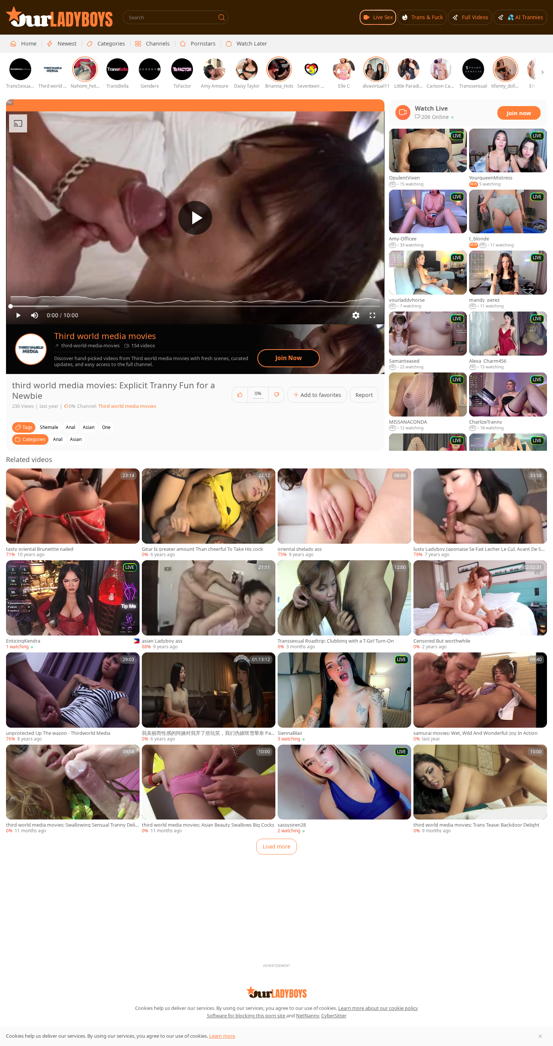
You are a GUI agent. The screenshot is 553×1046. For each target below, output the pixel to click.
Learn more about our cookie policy (378, 1008)
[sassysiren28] (344, 789)
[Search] (221, 17)
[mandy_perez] (508, 280)
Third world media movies (105, 336)
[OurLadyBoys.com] (59, 16)
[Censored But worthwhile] (480, 605)
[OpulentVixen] (428, 158)
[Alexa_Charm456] (508, 341)
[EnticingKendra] (73, 605)
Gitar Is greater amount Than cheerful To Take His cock (202, 549)
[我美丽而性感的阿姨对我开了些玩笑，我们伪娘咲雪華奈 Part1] (208, 697)
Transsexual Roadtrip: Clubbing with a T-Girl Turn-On (336, 641)
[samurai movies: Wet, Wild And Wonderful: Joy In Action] (480, 697)
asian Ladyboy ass (162, 641)
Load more (276, 846)
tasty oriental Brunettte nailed (39, 549)
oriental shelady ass (300, 549)
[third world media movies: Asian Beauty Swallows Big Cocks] (208, 789)
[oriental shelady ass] (344, 513)
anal (70, 427)
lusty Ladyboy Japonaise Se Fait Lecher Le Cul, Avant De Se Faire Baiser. (478, 549)
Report (364, 394)
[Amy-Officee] (428, 219)
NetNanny (307, 1015)
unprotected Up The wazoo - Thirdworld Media (58, 733)
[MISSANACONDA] (428, 401)
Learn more (222, 1035)
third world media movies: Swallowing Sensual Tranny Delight (72, 825)
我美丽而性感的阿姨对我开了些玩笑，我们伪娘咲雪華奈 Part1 (208, 733)
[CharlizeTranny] (508, 401)
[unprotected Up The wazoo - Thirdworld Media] (73, 697)
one (106, 427)
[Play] (195, 218)
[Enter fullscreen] (372, 315)
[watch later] (15, 477)
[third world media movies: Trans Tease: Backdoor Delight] (480, 789)
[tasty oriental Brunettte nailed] (73, 513)
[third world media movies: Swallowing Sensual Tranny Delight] (73, 789)
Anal (57, 439)
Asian (76, 439)
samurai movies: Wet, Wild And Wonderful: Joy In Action (475, 733)
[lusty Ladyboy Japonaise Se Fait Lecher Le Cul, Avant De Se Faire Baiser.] (480, 513)
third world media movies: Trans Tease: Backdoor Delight (476, 825)
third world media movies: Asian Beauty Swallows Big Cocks (208, 825)
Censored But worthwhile (441, 641)
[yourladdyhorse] (428, 280)
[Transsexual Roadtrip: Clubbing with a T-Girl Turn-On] (344, 605)
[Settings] (355, 315)
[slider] (195, 306)
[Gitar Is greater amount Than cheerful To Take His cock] (208, 513)
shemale (49, 427)
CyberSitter (333, 1015)
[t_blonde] (508, 219)
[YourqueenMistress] (508, 158)
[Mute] (34, 315)
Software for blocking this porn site (246, 1015)
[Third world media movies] (31, 349)
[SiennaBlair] (344, 697)
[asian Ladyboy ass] (208, 605)
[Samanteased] (428, 341)
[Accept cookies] (540, 1036)
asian (88, 427)
